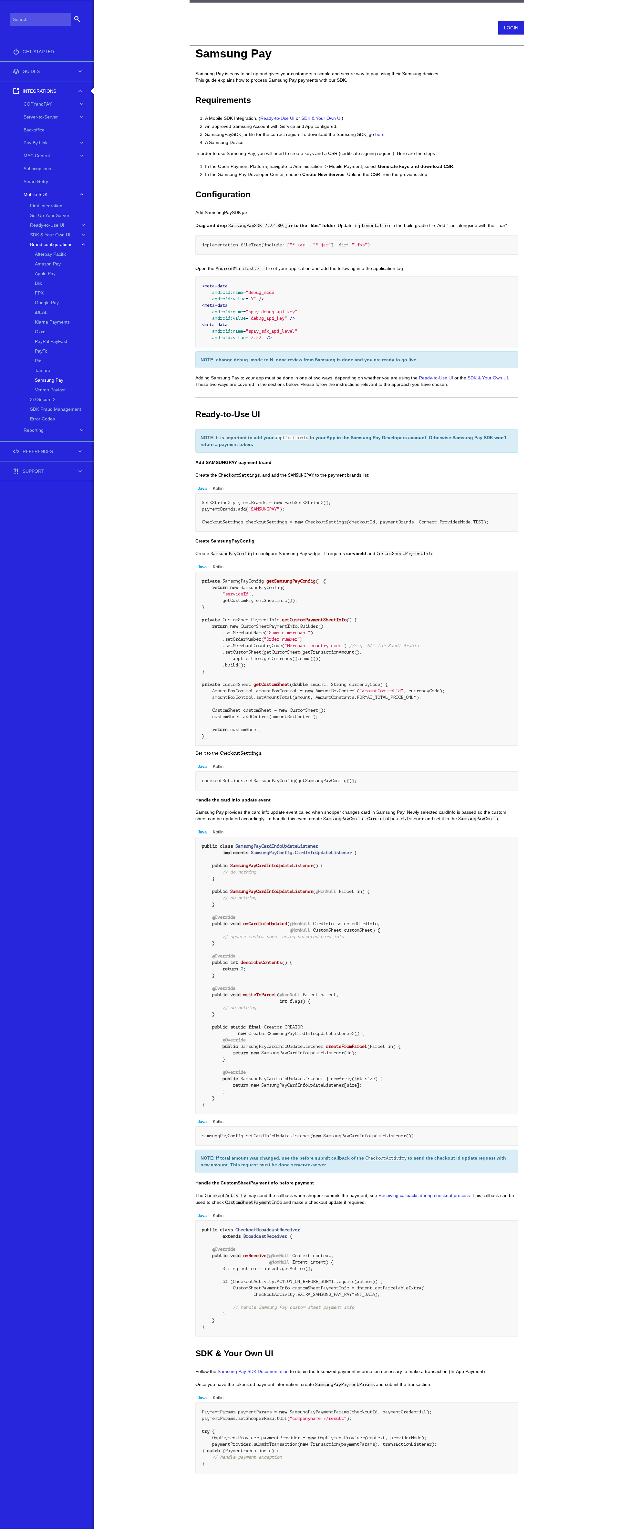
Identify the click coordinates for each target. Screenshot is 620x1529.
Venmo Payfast (50, 389)
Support (33, 471)
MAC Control (37, 155)
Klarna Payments (52, 322)
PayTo (41, 351)
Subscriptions (37, 168)
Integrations (39, 91)
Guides (31, 71)
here (380, 134)
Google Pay (47, 302)
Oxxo (40, 331)
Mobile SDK (35, 194)
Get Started (38, 51)
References (38, 451)
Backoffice (34, 129)
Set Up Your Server (49, 215)
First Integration (46, 205)
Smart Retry (36, 181)
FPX (39, 292)
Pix (38, 360)
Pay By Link (35, 142)
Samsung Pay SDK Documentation (253, 1371)
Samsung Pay (49, 380)
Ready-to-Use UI (47, 225)
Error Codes (42, 418)
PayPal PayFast (51, 341)
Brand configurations (51, 244)
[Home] (192, 14)
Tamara (42, 370)
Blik (38, 283)
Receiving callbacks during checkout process (424, 1195)
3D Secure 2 (43, 399)
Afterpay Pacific (51, 254)
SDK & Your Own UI (50, 234)
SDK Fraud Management (55, 409)
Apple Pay (45, 273)
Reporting (34, 430)
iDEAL (41, 312)
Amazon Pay (48, 263)
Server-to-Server (41, 116)
